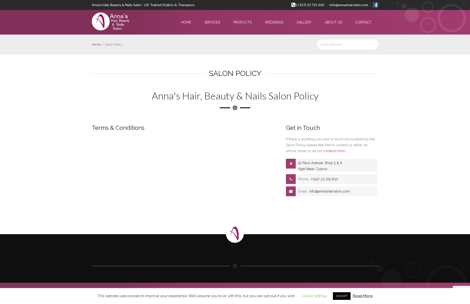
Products (242, 22)
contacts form (334, 151)
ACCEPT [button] (342, 296)
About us (333, 22)
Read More (363, 296)
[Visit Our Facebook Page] (374, 4)
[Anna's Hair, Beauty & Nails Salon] (120, 21)
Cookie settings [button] (314, 296)
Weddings (274, 22)
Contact (363, 22)
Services (212, 22)
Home (186, 22)
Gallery (304, 22)
